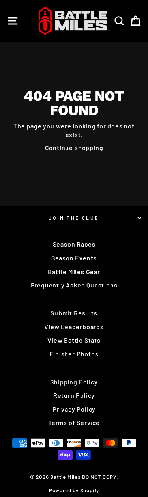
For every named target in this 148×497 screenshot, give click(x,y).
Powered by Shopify (74, 490)
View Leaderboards (74, 326)
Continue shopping (74, 147)
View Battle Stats (74, 340)
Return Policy (74, 395)
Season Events (74, 257)
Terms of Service (74, 422)
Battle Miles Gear (74, 271)
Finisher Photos (73, 354)
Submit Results (74, 313)
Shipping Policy (73, 382)
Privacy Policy (74, 409)
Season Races (74, 244)
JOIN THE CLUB (74, 218)
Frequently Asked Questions (74, 285)
